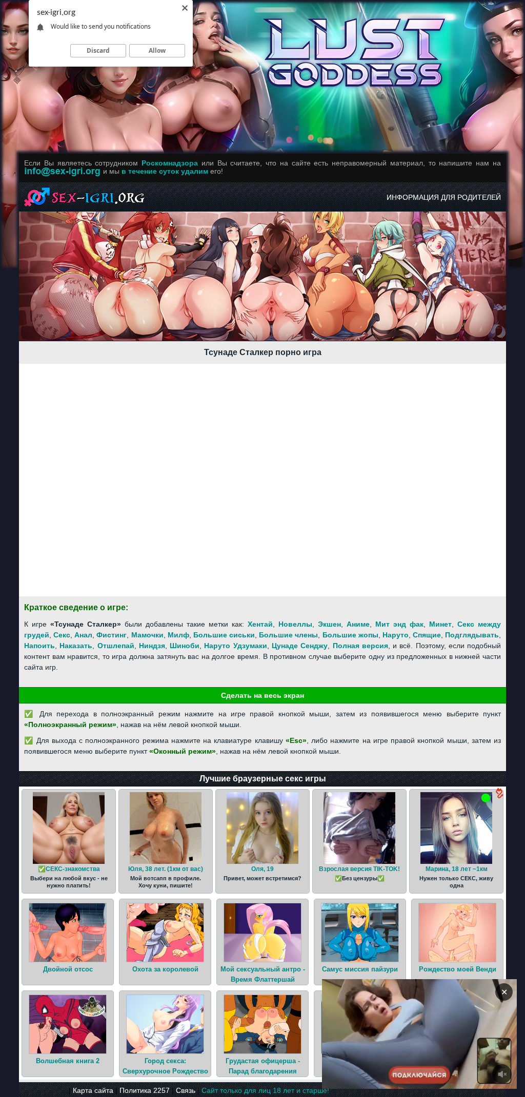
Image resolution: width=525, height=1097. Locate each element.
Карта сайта (93, 1090)
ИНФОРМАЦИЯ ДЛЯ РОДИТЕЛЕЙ (444, 197)
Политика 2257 (144, 1090)
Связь (185, 1090)
